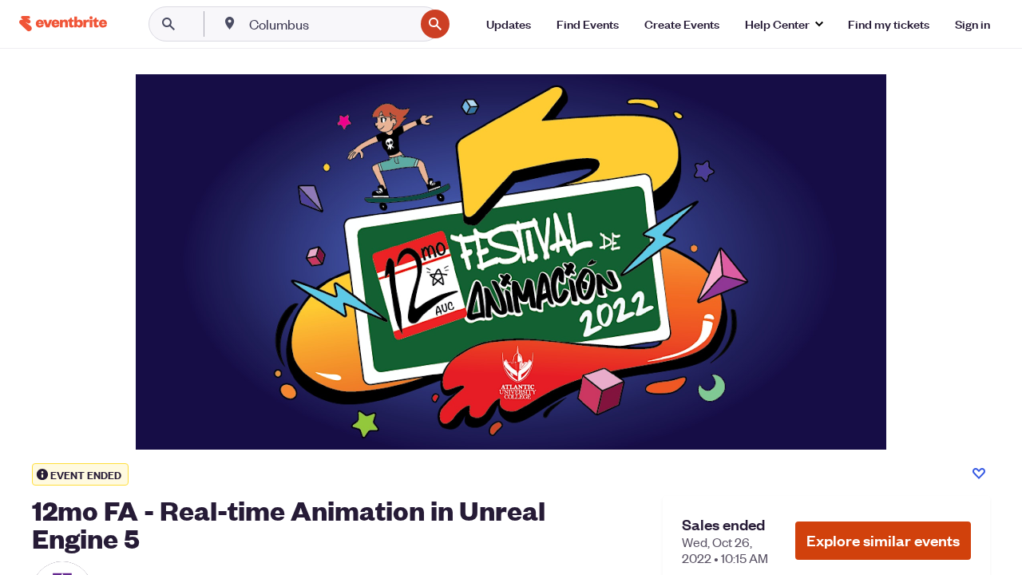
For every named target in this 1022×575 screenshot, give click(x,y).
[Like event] (979, 473)
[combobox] (330, 24)
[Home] (63, 23)
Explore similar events (883, 540)
